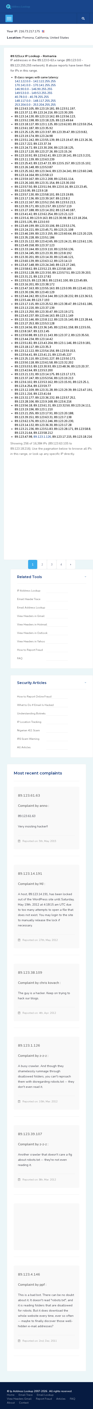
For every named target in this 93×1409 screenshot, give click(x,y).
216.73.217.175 (29, 31)
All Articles (24, 747)
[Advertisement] (46, 505)
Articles (61, 1399)
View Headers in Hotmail (32, 624)
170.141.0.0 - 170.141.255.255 (35, 85)
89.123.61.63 (29, 795)
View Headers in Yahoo (31, 641)
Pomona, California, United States (45, 38)
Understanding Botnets (31, 713)
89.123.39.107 (30, 1134)
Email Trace (25, 1395)
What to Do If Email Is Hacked (35, 705)
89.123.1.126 (42, 437)
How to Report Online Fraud (34, 696)
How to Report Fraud (30, 650)
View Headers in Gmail (31, 616)
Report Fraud (44, 1399)
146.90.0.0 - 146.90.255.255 (33, 89)
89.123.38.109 (30, 972)
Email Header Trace (28, 599)
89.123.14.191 (30, 873)
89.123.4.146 (29, 1274)
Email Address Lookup (31, 607)
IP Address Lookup (28, 590)
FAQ (19, 658)
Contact (24, 1402)
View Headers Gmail (19, 1399)
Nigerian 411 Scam (28, 730)
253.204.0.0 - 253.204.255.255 (35, 105)
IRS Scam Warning (28, 739)
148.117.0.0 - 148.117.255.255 (35, 101)
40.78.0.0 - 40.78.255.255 (32, 97)
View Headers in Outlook (32, 633)
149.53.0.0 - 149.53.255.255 (33, 93)
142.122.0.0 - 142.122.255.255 (35, 81)
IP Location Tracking (29, 722)
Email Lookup (45, 1395)
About (11, 1402)
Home (10, 1395)
